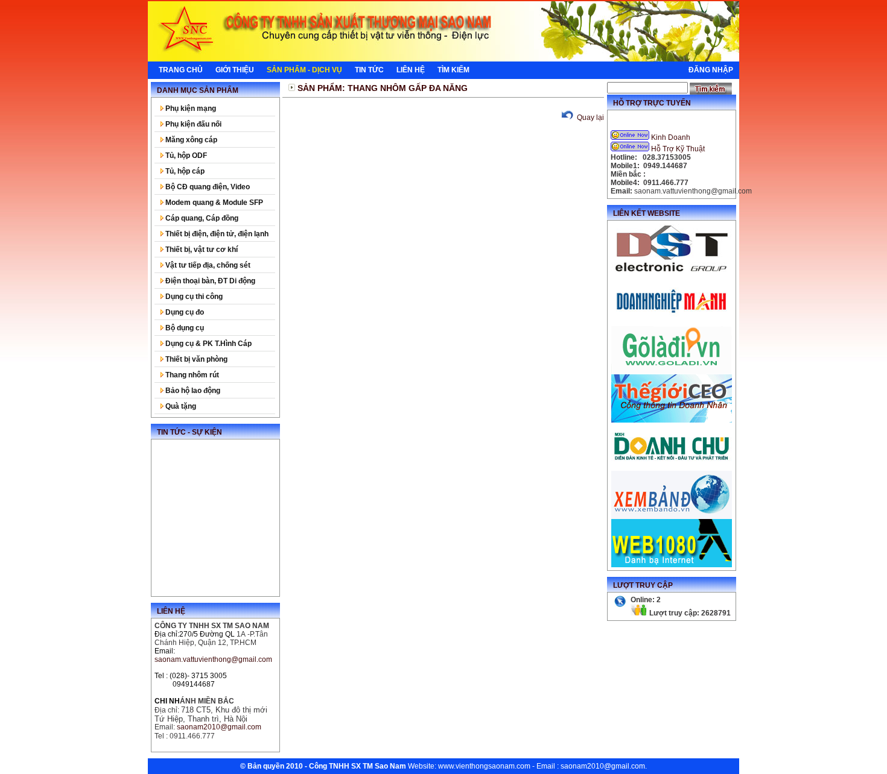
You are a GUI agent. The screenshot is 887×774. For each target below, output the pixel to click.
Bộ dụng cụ (184, 328)
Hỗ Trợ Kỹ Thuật (678, 149)
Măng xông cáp (190, 140)
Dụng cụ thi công (193, 296)
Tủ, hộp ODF (185, 155)
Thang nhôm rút (191, 375)
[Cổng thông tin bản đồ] (671, 516)
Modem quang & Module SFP (213, 202)
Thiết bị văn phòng (195, 359)
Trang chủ (181, 70)
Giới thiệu (234, 70)
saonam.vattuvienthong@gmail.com (213, 659)
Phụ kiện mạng (190, 108)
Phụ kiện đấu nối (192, 124)
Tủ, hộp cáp (184, 171)
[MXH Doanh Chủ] (671, 468)
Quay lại (589, 117)
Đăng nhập (710, 70)
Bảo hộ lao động (192, 390)
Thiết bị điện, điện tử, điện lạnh (216, 234)
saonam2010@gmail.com (603, 766)
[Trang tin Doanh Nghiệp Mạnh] (671, 323)
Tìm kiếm (453, 70)
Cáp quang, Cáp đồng (201, 218)
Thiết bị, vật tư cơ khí (201, 249)
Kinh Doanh (670, 137)
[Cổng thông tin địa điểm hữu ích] (671, 372)
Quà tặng (180, 406)
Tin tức (369, 70)
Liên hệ (410, 70)
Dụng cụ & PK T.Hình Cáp (208, 343)
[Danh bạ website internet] (671, 565)
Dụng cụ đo (184, 312)
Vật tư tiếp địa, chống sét (207, 265)
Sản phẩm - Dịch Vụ (304, 70)
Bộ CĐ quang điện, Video (207, 187)
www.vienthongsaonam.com (484, 766)
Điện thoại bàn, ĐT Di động (209, 281)
